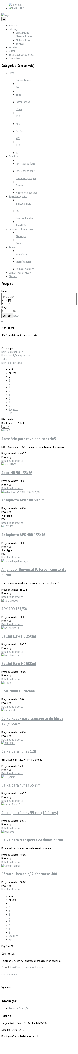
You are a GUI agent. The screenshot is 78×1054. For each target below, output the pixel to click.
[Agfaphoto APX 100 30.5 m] (20, 492)
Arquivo (13, 247)
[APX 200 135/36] (9, 600)
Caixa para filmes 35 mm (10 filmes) (29, 812)
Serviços (20, 43)
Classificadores (23, 261)
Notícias (13, 47)
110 (18, 145)
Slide (18, 94)
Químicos (13, 156)
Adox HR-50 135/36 (16, 472)
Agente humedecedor (27, 192)
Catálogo (14, 29)
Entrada (13, 25)
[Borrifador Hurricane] (6, 682)
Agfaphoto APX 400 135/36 (23, 534)
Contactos (14, 58)
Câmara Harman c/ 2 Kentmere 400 (29, 874)
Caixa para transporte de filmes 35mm (32, 840)
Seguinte (13, 409)
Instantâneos (23, 102)
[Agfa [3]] (39, 303)
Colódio (20, 243)
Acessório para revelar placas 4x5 (28, 438)
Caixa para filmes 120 (18, 751)
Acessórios (21, 254)
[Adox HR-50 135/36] (8, 464)
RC (17, 211)
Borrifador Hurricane (18, 691)
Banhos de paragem (26, 178)
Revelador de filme (25, 163)
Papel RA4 (21, 225)
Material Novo (23, 40)
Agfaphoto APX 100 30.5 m (22, 500)
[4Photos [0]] (39, 297)
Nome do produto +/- (12, 352)
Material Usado (24, 36)
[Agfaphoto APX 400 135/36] (7, 526)
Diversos (13, 276)
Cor (17, 87)
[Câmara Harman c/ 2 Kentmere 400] (11, 865)
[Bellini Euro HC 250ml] (11, 628)
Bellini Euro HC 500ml (18, 663)
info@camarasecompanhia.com (27, 967)
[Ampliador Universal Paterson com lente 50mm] (15, 561)
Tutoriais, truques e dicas (22, 54)
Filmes (12, 73)
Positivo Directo (24, 218)
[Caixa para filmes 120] (8, 743)
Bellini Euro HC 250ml (18, 636)
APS (18, 138)
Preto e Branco (24, 80)
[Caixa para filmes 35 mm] (8, 777)
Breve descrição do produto (15, 355)
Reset (16, 315)
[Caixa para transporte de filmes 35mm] (8, 831)
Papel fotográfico (18, 196)
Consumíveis (22, 32)
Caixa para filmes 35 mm (20, 785)
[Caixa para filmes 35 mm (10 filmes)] (10, 804)
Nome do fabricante (11, 362)
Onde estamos (9, 974)
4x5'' (18, 123)
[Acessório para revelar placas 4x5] (6, 430)
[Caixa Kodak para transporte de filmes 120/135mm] (8, 710)
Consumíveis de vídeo (20, 272)
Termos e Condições (19, 1008)
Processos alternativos (21, 229)
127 (18, 152)
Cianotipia (21, 236)
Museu (12, 51)
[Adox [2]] (39, 300)
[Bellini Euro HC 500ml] (10, 655)
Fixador (20, 185)
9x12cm (20, 131)
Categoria (6, 359)
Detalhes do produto (12, 460)
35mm (19, 109)
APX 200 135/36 (14, 608)
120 (18, 116)
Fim (10, 413)
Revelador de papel (26, 171)
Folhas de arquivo (25, 269)
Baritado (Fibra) (24, 203)
